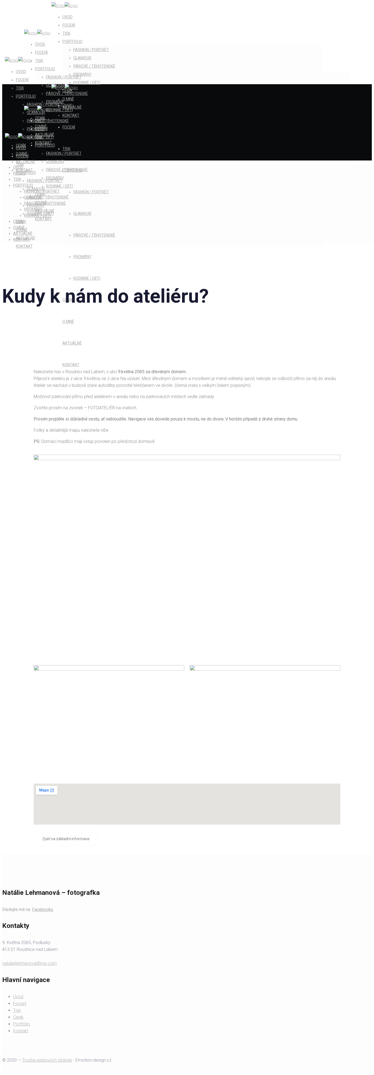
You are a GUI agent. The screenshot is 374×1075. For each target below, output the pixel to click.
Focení (19, 1003)
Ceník (18, 1017)
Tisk (17, 1010)
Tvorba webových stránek (47, 1060)
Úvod (18, 996)
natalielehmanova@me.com (29, 963)
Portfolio (21, 1024)
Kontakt (20, 1030)
